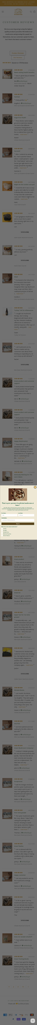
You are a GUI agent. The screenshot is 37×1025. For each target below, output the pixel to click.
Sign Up (17, 523)
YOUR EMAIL (4, 518)
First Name (3, 513)
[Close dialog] (35, 487)
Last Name (20, 513)
